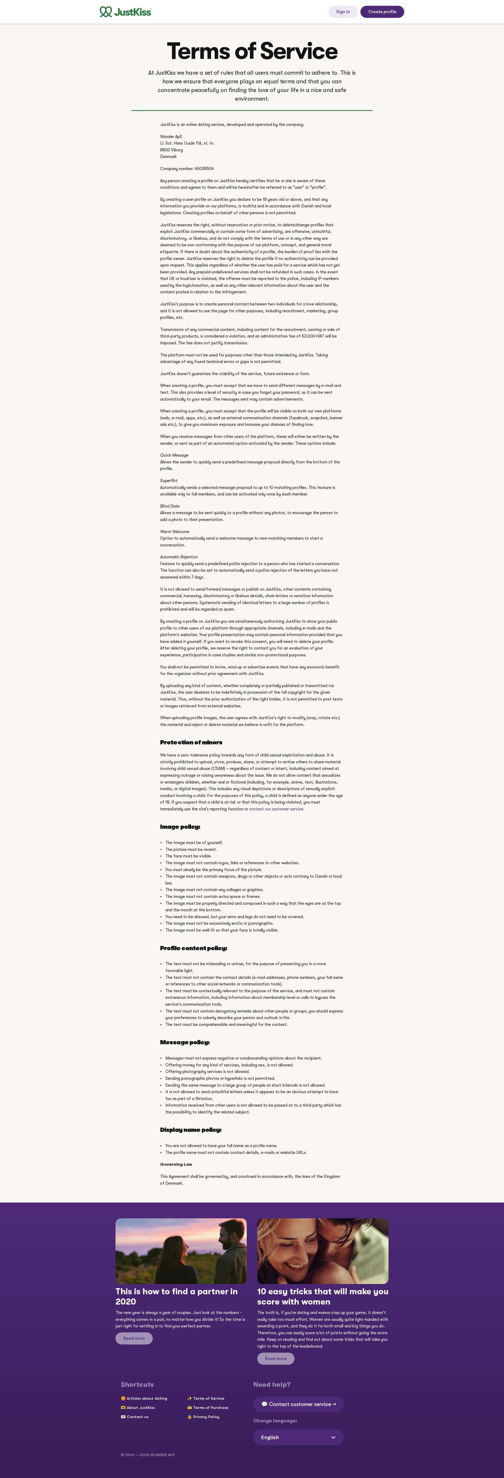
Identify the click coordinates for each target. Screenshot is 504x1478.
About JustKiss (141, 1407)
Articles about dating (147, 1398)
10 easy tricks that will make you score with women (324, 1296)
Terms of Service (208, 1398)
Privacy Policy (206, 1416)
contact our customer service (276, 809)
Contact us (137, 1416)
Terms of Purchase (210, 1407)
